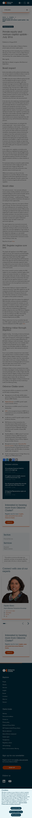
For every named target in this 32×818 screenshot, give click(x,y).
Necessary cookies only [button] (16, 812)
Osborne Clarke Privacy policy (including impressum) (14, 803)
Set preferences (16, 815)
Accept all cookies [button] (16, 808)
